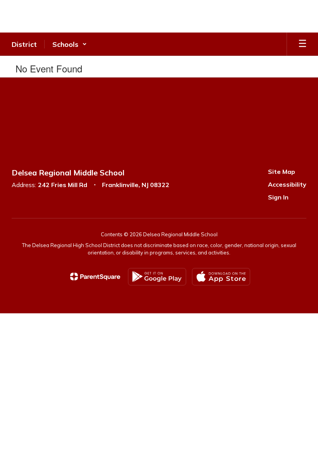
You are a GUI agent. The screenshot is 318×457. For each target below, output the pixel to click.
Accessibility (287, 184)
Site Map (281, 171)
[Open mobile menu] (302, 44)
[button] (70, 44)
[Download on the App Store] (221, 276)
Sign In (278, 197)
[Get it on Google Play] (157, 276)
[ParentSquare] (95, 276)
